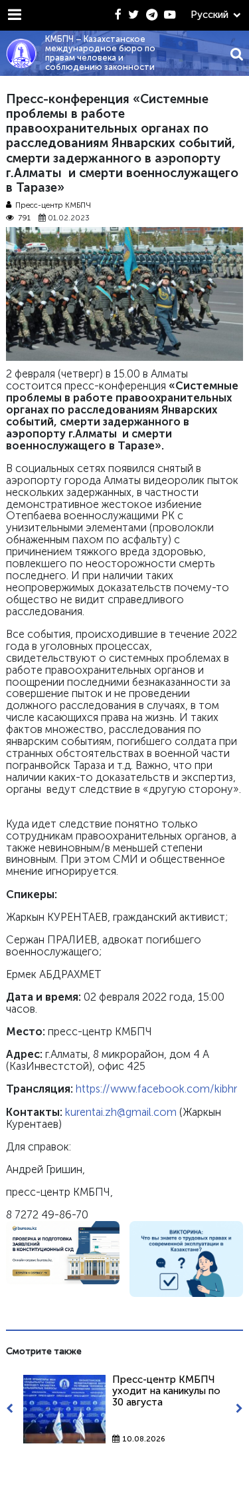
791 (24, 218)
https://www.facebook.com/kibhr (156, 1089)
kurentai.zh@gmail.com (121, 1112)
